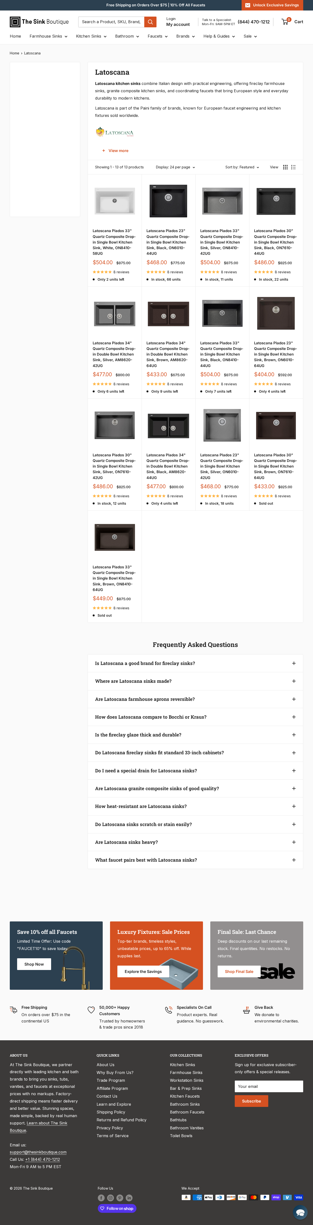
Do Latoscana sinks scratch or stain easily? (143, 824)
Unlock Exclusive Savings (276, 5)
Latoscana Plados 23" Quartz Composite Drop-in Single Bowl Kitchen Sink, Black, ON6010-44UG (168, 242)
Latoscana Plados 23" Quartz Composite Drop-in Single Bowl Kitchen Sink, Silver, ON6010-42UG (221, 466)
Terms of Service (113, 1135)
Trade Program (111, 1080)
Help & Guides (216, 36)
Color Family (28, 101)
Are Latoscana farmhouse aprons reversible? (145, 699)
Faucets (155, 36)
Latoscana (32, 53)
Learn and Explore (114, 1104)
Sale (248, 36)
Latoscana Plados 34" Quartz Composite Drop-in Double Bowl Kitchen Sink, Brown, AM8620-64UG (168, 354)
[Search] (150, 22)
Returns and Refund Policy (121, 1119)
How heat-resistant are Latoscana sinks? (141, 806)
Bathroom (124, 36)
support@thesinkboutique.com (38, 1152)
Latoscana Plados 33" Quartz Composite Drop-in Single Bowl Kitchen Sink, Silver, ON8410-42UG (221, 242)
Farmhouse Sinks (46, 36)
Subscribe (251, 1101)
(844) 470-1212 (254, 21)
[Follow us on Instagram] (110, 1197)
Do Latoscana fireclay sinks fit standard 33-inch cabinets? (159, 752)
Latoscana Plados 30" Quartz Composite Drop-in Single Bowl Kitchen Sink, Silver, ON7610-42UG (114, 466)
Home (15, 36)
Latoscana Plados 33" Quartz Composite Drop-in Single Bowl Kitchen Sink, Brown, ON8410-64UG (114, 578)
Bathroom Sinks (185, 1104)
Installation (26, 182)
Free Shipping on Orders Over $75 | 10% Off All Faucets (155, 5)
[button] (300, 1212)
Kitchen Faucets (185, 1096)
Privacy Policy (110, 1127)
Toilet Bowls (181, 1135)
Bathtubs (178, 1119)
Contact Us (107, 1096)
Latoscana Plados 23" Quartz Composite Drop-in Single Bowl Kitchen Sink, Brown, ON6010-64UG (275, 354)
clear (66, 164)
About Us (105, 1064)
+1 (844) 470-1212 (42, 1159)
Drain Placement (31, 198)
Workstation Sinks (186, 1080)
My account (178, 24)
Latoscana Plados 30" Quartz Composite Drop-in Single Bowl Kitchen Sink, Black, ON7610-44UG (275, 242)
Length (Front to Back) (37, 133)
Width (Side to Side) (35, 117)
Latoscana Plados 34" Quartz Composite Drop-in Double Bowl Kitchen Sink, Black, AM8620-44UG (168, 466)
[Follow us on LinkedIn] (129, 1197)
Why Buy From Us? (115, 1072)
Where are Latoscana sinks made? (133, 681)
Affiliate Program (112, 1088)
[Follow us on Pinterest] (119, 1197)
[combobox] (111, 22)
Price (21, 84)
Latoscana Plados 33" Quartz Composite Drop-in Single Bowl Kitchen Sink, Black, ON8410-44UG (221, 354)
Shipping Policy (111, 1112)
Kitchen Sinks (88, 36)
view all (64, 69)
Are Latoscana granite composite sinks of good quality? (157, 788)
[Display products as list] (293, 167)
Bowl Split (25, 149)
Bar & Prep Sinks (186, 1088)
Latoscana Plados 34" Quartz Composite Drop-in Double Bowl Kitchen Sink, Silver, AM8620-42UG (114, 354)
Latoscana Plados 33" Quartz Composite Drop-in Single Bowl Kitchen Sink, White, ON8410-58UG (114, 242)
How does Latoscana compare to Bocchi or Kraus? (150, 717)
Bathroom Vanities (187, 1127)
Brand (22, 166)
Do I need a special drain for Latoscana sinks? (146, 770)
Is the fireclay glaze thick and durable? (138, 735)
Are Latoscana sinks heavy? (126, 842)
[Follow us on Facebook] (101, 1197)
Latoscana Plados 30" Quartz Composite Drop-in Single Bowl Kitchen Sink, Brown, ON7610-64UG (275, 466)
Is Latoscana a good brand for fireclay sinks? (145, 663)
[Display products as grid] (285, 167)
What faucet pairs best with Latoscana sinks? (146, 860)
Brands (183, 36)
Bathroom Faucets (187, 1112)
